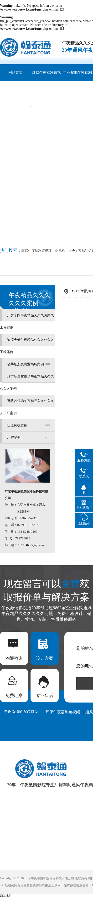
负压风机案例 (17, 425)
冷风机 (60, 251)
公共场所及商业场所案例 (25, 364)
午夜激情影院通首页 (21, 711)
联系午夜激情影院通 (15, 114)
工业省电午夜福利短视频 (77, 81)
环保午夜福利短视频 (46, 81)
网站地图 (5, 896)
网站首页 (15, 73)
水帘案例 (14, 437)
